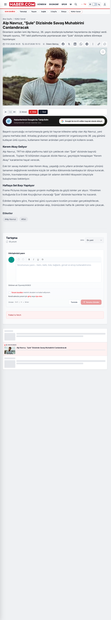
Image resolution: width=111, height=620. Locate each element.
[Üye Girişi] (104, 4)
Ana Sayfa (7, 19)
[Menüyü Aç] (5, 4)
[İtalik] (34, 259)
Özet (44, 112)
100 (10, 112)
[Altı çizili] (38, 259)
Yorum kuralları (17, 292)
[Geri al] (19, 259)
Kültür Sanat (20, 19)
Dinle (34, 112)
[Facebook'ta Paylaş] (63, 44)
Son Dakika (10, 12)
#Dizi (23, 219)
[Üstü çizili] (42, 259)
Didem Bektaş (52, 44)
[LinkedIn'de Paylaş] (75, 44)
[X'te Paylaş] (69, 44)
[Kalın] (29, 259)
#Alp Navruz (10, 219)
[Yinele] (23, 259)
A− (6, 112)
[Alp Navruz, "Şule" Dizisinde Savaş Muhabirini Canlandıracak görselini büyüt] (103, 52)
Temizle (74, 302)
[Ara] (76, 4)
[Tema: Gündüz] (94, 4)
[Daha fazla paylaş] (92, 44)
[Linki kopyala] (98, 44)
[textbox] (58, 272)
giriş (29, 296)
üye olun (39, 296)
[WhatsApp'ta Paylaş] (81, 44)
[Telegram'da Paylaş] (86, 44)
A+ (14, 112)
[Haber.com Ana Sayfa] (22, 4)
